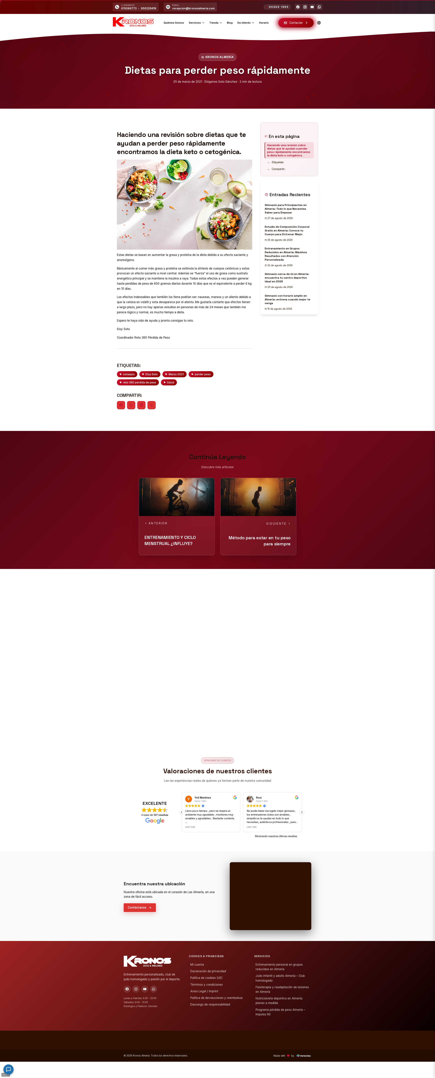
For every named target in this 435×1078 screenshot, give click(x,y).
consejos (129, 374)
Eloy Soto (151, 374)
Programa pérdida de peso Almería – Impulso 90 (280, 1012)
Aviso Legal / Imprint (204, 991)
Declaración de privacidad (208, 971)
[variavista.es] (303, 1056)
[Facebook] (298, 7)
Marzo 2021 (176, 374)
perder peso (203, 374)
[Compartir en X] (151, 405)
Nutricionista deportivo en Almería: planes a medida (279, 1001)
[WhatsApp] (319, 7)
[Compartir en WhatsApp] (131, 405)
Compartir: (276, 169)
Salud (170, 382)
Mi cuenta (197, 964)
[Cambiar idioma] (319, 23)
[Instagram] (305, 7)
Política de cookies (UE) (206, 978)
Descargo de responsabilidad (210, 1004)
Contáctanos (137, 907)
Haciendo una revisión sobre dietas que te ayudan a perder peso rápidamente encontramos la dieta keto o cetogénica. (288, 150)
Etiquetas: (275, 162)
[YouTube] (312, 7)
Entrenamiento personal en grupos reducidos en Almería (279, 967)
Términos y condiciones (206, 984)
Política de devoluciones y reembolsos (216, 998)
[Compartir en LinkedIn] (141, 405)
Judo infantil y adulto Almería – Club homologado (280, 978)
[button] (181, 812)
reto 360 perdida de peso (139, 382)
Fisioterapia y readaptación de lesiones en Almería (282, 989)
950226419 (148, 8)
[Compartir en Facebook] (121, 405)
